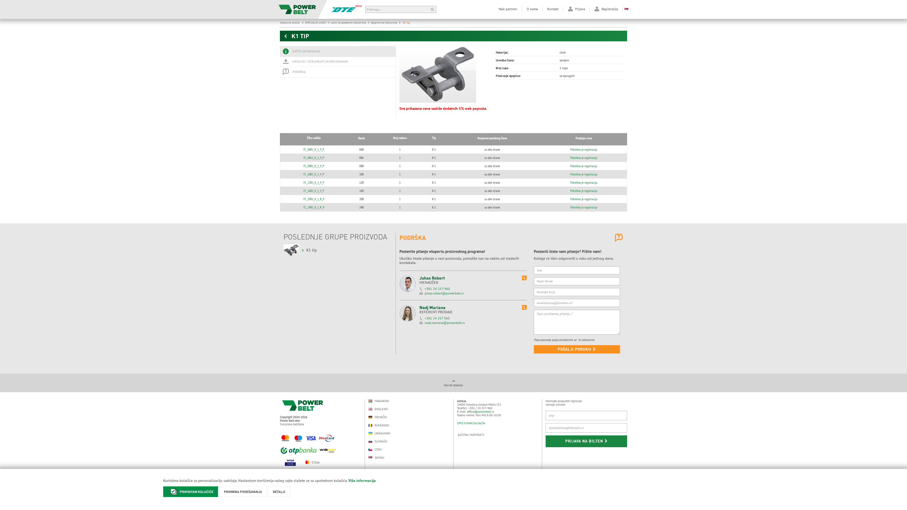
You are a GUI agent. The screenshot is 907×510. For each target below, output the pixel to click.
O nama (532, 9)
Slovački (381, 441)
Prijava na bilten (584, 440)
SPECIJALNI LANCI (315, 22)
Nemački (381, 417)
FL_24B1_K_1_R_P (314, 207)
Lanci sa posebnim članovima (348, 22)
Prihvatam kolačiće (196, 491)
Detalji (279, 491)
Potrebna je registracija (583, 149)
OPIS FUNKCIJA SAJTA (471, 423)
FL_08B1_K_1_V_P (314, 166)
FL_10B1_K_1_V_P (314, 174)
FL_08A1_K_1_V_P (314, 158)
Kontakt (553, 9)
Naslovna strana (290, 22)
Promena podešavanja (243, 491)
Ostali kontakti (472, 435)
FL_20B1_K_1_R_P (314, 199)
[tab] (338, 51)
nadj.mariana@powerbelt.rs (445, 323)
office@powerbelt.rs (480, 412)
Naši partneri (508, 9)
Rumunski (382, 425)
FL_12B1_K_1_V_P (314, 182)
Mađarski (382, 401)
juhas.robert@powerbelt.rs (444, 293)
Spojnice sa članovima (384, 22)
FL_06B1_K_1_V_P (314, 149)
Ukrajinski (383, 433)
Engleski (381, 409)
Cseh (378, 449)
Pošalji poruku (575, 349)
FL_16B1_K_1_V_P (314, 191)
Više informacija (362, 480)
